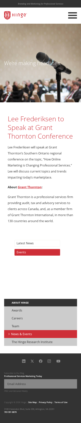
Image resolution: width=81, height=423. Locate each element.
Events (21, 252)
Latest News (25, 243)
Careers (17, 318)
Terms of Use (60, 402)
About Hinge (20, 302)
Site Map (32, 402)
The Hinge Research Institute (32, 342)
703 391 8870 (10, 412)
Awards (17, 310)
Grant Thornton (30, 187)
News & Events (21, 334)
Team (15, 326)
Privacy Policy (45, 402)
